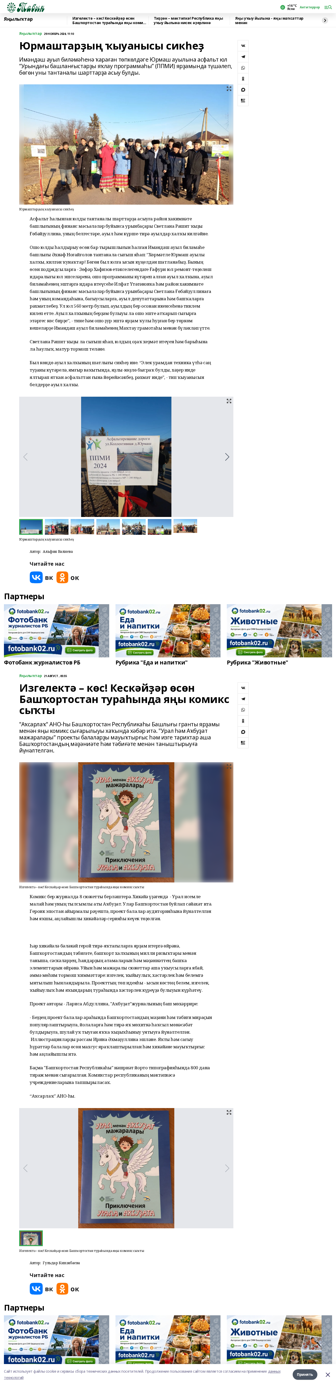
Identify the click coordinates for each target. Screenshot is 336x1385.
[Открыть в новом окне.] (41, 577)
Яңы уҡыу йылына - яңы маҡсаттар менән (269, 20)
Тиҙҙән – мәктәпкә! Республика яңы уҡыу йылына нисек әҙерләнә (188, 20)
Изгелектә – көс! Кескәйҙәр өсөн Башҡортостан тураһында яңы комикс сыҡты (109, 20)
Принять (305, 1374)
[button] (227, 457)
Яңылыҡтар (18, 19)
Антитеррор (310, 7)
